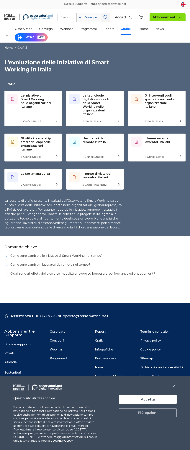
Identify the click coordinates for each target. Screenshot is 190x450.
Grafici (22, 47)
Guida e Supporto (75, 4)
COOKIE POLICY (61, 440)
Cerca (105, 17)
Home (9, 47)
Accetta (148, 399)
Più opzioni (148, 413)
